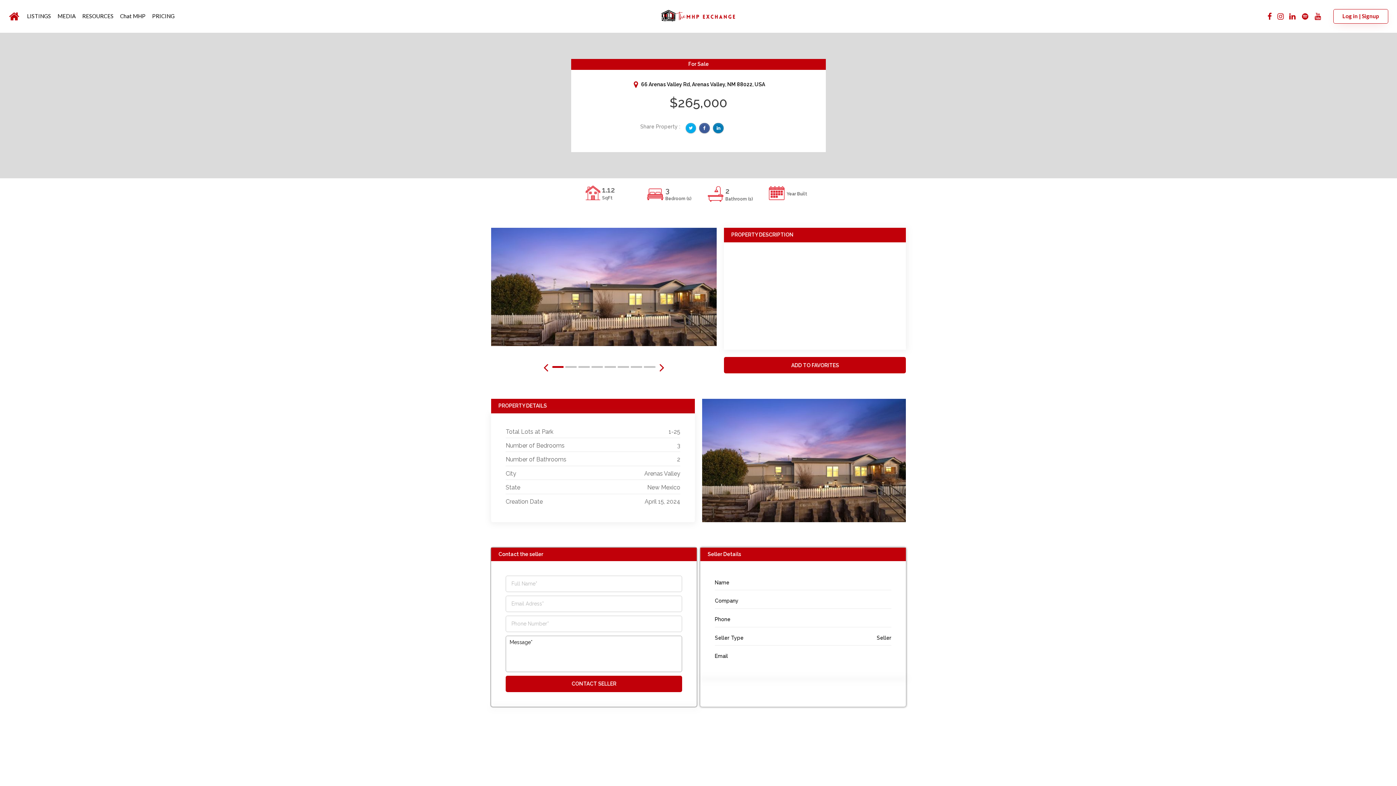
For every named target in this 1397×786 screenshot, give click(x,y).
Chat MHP (133, 16)
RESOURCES (98, 16)
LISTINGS (39, 16)
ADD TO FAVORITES (815, 365)
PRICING (163, 16)
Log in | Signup (1360, 16)
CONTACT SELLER (594, 684)
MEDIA (66, 16)
